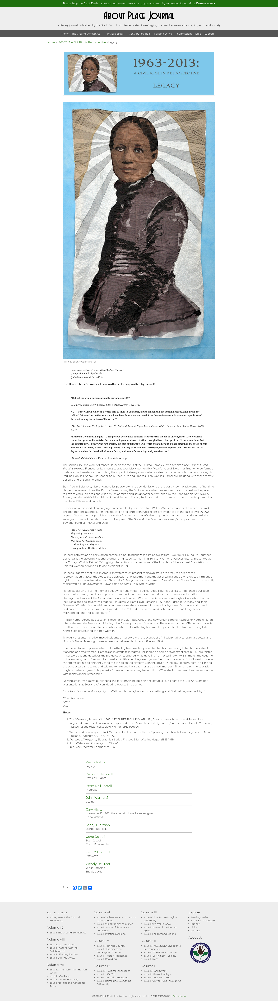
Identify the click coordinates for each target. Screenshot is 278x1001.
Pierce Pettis (95, 762)
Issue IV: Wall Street (155, 970)
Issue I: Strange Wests (62, 957)
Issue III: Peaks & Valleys (157, 974)
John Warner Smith (101, 797)
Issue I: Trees (151, 958)
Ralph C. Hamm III (100, 774)
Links (198, 33)
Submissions (184, 33)
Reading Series (163, 33)
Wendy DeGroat (98, 864)
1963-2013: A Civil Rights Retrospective (82, 42)
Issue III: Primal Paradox (157, 923)
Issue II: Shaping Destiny (64, 954)
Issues (51, 42)
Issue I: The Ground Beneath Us (68, 932)
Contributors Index (140, 33)
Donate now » (205, 3)
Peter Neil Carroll (99, 786)
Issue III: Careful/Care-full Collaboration (64, 949)
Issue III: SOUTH (106, 974)
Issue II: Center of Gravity (64, 979)
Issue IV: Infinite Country (111, 945)
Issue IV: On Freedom (62, 944)
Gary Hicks (94, 809)
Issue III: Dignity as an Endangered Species (109, 950)
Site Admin (179, 996)
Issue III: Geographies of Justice (115, 923)
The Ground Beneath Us (86, 33)
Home (65, 33)
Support (209, 33)
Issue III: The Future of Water (160, 952)
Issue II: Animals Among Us (112, 977)
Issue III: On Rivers (60, 976)
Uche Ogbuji (95, 837)
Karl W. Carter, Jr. (99, 852)
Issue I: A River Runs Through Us (162, 980)
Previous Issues (115, 33)
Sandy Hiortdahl (98, 825)
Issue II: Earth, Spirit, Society (160, 955)
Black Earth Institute (203, 920)
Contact (195, 930)
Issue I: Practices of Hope (111, 933)
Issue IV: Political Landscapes (113, 970)
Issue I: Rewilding (107, 958)
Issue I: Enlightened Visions (160, 933)
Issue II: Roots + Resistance (112, 955)
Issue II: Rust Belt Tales (157, 977)
